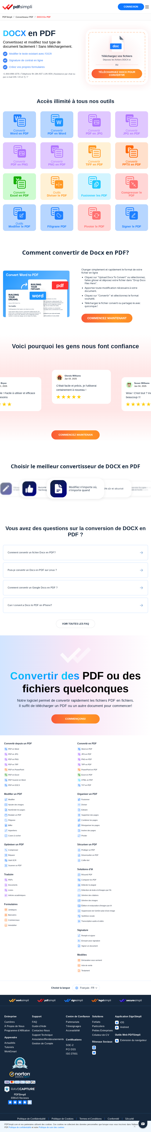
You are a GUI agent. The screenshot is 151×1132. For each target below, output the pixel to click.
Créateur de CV (100, 1035)
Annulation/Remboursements (48, 1039)
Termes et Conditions (90, 1119)
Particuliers (98, 1026)
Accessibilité (73, 1030)
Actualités (9, 1043)
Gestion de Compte (42, 1043)
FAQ (34, 1022)
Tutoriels (9, 1047)
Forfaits (96, 1022)
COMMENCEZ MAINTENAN (76, 434)
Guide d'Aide (39, 1026)
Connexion (131, 6)
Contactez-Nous (41, 1030)
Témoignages (73, 1026)
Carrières (9, 1022)
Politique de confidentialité (20, 1127)
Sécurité (129, 1119)
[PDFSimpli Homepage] (17, 7)
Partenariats (72, 1022)
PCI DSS (71, 1049)
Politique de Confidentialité (31, 1119)
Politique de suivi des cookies (51, 1127)
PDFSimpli (7, 17)
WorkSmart (10, 1051)
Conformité (113, 1119)
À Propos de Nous (14, 1026)
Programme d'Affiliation (17, 1030)
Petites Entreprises (102, 1030)
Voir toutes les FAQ (75, 624)
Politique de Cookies (62, 1119)
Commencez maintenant (107, 318)
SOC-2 (69, 1045)
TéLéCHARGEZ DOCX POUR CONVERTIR (117, 73)
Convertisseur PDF (24, 17)
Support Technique (42, 1035)
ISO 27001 (72, 1053)
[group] (75, 488)
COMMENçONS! (75, 718)
